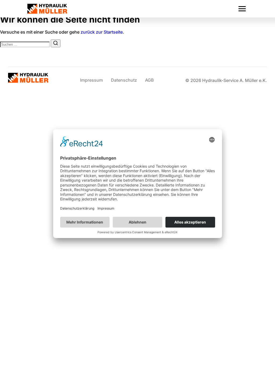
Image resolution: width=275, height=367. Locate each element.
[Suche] (55, 43)
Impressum (91, 80)
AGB (149, 80)
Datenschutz (124, 80)
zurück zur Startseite (102, 32)
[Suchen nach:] (25, 44)
